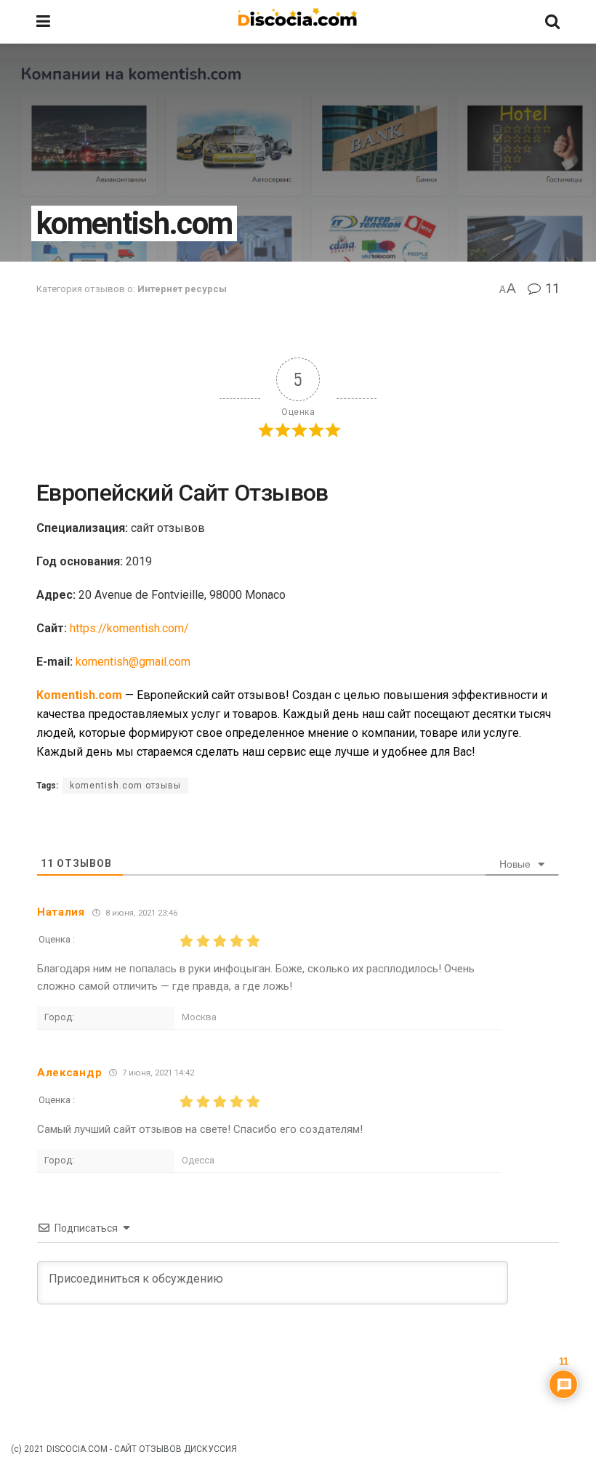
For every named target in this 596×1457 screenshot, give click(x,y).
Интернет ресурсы (182, 288)
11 (551, 288)
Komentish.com (79, 695)
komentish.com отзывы (125, 785)
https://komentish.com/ (129, 628)
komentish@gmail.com (133, 662)
